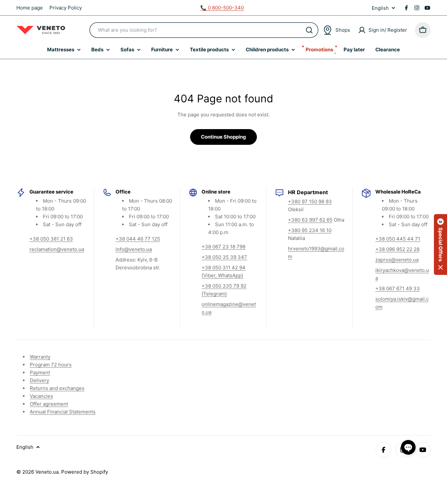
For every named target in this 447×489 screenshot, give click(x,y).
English (380, 8)
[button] (440, 244)
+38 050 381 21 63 (51, 239)
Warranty (40, 357)
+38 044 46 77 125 (138, 239)
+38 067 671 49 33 (397, 288)
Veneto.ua (47, 472)
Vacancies (41, 396)
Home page (29, 8)
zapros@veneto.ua (397, 260)
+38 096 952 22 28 (397, 249)
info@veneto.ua (134, 249)
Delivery (39, 380)
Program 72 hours (51, 365)
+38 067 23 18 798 (223, 247)
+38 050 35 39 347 (224, 257)
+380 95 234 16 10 (309, 230)
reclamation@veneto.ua (56, 249)
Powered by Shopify (84, 472)
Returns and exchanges (57, 388)
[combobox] (203, 30)
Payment (40, 372)
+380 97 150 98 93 (310, 201)
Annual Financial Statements (63, 412)
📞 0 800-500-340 (222, 8)
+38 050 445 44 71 (397, 239)
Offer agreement (49, 404)
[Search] (309, 30)
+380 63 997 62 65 (310, 220)
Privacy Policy (65, 8)
